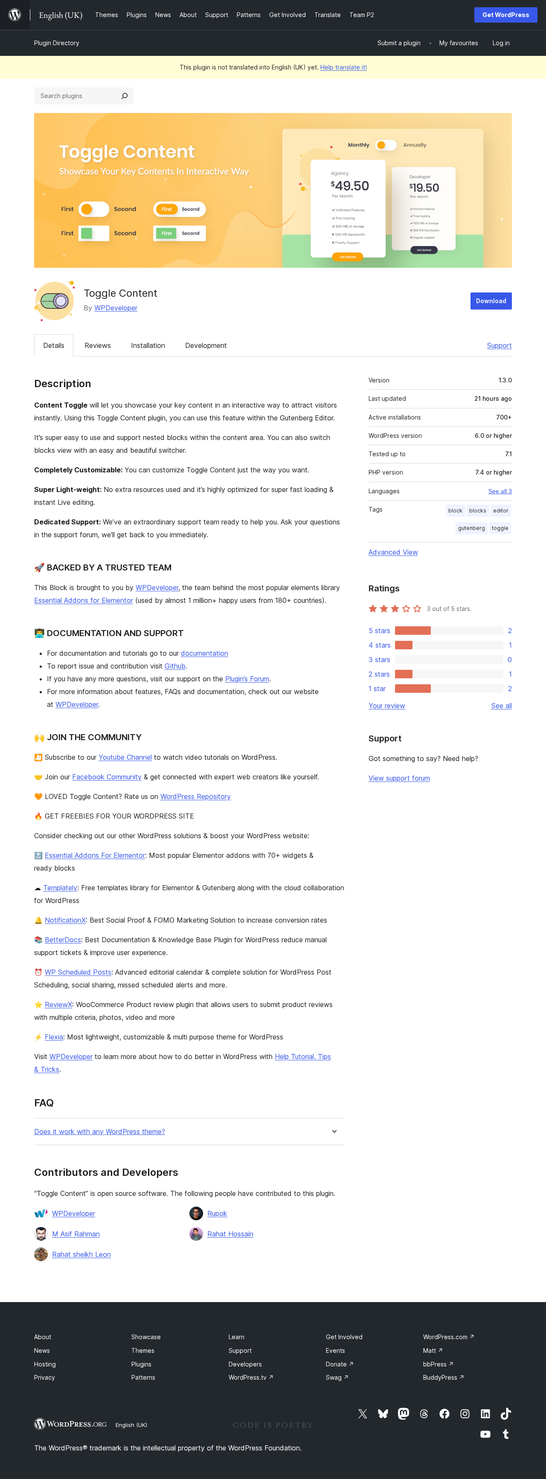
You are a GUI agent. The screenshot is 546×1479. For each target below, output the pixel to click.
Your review (387, 705)
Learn (236, 1336)
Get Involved (344, 1336)
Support (499, 345)
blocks (477, 510)
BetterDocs (63, 939)
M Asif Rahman (76, 1234)
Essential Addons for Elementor (83, 600)
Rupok (217, 1213)
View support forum (399, 778)
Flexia (54, 1037)
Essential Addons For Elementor (95, 855)
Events (335, 1350)
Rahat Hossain (230, 1234)
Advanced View (393, 552)
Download (491, 300)
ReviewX (58, 1004)
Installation (148, 345)
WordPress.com (449, 1336)
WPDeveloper (115, 308)
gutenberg (471, 528)
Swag (337, 1377)
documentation (204, 653)
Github (175, 666)
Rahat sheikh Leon (81, 1254)
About (42, 1336)
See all (501, 705)
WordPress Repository (195, 796)
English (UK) (131, 1424)
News (42, 1350)
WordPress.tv (251, 1377)
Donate (340, 1364)
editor (500, 510)
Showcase (146, 1336)
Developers (245, 1364)
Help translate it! (343, 67)
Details (53, 345)
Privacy (44, 1377)
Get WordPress (505, 14)
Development (206, 345)
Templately (60, 887)
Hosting (45, 1364)
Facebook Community (107, 777)
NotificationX (65, 920)
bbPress (438, 1364)
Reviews (97, 345)
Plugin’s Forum (247, 678)
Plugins (141, 1364)
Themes (142, 1350)
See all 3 (500, 491)
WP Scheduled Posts (78, 972)
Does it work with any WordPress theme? (99, 1132)
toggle (500, 528)
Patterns (143, 1377)
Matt (433, 1350)
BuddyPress (444, 1377)
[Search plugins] (124, 95)
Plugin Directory (56, 42)
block (455, 510)
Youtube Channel (125, 757)
